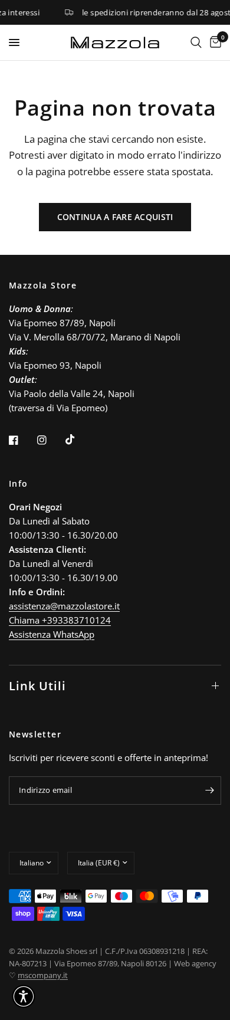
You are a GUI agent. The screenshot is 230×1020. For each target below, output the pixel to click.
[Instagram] (50, 440)
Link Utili (37, 686)
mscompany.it (43, 975)
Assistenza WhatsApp (51, 634)
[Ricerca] (196, 42)
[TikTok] (78, 439)
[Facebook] (22, 440)
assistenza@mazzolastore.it (64, 606)
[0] (213, 42)
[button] (23, 996)
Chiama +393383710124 (60, 620)
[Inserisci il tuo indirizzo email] (209, 790)
